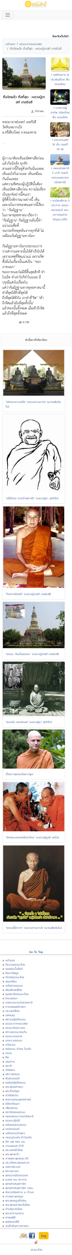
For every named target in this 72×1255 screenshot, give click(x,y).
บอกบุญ (10, 1015)
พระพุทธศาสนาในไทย (17, 1205)
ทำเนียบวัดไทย (13, 1209)
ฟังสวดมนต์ (12, 1078)
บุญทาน (10, 1061)
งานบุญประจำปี (14, 1146)
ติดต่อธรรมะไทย (14, 977)
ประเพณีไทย (12, 1011)
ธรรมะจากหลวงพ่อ (30, 44)
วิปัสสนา (10, 1070)
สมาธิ (8, 1066)
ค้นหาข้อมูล (12, 973)
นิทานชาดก (12, 1171)
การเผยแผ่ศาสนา (15, 1007)
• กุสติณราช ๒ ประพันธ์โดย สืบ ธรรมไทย (60, 79)
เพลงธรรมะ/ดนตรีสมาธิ (19, 1116)
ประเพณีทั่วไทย (14, 1150)
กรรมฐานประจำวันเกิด (18, 1137)
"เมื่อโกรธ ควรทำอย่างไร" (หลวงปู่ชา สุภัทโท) (32, 498)
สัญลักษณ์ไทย (13, 990)
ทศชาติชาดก (13, 1167)
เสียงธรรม (11, 1108)
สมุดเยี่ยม (11, 981)
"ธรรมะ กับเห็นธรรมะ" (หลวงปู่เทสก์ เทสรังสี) (32, 654)
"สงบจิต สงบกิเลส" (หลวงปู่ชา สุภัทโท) (29, 722)
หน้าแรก (10, 44)
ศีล (7, 1057)
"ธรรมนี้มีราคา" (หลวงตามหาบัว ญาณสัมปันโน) (34, 928)
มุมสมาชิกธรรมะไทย (17, 994)
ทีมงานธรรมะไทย (15, 964)
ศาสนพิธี (10, 1217)
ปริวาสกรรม (12, 1074)
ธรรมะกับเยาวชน (15, 1028)
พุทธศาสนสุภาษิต (15, 1184)
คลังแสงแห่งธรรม (15, 1125)
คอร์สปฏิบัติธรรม (15, 1082)
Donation (11, 998)
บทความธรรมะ (13, 1040)
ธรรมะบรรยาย (13, 1036)
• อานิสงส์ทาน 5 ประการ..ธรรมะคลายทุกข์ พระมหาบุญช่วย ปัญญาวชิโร (60, 209)
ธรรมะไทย (36, 1250)
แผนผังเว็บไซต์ (14, 969)
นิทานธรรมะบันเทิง (16, 1032)
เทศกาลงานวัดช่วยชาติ (19, 1002)
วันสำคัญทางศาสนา (17, 1226)
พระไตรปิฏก (12, 1091)
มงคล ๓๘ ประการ (16, 1179)
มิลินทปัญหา (12, 1104)
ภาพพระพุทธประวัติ (16, 1158)
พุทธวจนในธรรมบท (16, 1175)
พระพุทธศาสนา (14, 1087)
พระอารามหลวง (14, 1213)
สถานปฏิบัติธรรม (15, 1019)
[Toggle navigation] (7, 15)
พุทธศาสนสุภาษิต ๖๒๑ (19, 1188)
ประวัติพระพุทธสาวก (17, 1163)
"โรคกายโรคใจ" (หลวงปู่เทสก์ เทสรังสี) (28, 594)
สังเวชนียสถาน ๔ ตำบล (19, 1192)
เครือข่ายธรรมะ (14, 986)
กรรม (8, 1053)
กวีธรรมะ (10, 1045)
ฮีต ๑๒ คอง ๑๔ (15, 1141)
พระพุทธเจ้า (12, 1154)
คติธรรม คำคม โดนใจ (18, 1049)
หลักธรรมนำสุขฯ (15, 1133)
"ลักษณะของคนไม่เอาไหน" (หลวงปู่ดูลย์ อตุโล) (32, 837)
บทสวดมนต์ (12, 1129)
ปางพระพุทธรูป (14, 1196)
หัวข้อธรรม (11, 1095)
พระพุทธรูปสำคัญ (15, 1200)
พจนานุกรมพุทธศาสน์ (18, 1099)
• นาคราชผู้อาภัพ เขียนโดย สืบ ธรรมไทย (60, 112)
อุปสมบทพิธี (12, 1222)
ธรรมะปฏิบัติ (12, 1120)
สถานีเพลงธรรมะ (15, 1112)
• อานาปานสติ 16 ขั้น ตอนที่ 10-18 (60, 144)
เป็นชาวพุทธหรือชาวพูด (19, 774)
